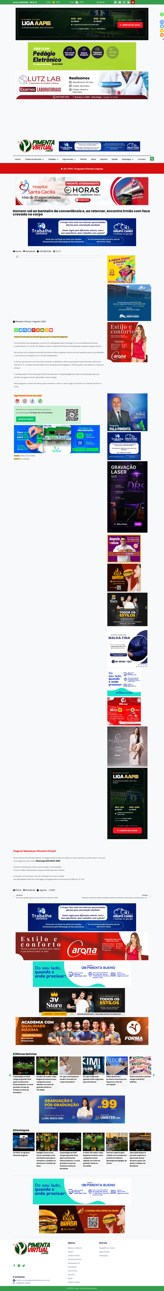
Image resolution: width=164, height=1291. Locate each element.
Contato (142, 159)
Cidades (52, 159)
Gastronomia (74, 1255)
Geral (93, 159)
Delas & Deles (74, 1282)
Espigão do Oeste (107, 1248)
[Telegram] (20, 330)
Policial (83, 159)
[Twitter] (29, 330)
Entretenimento (74, 1259)
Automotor (72, 1270)
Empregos (126, 159)
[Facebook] (25, 330)
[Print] (38, 330)
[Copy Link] (47, 330)
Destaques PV (74, 1263)
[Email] (42, 330)
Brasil (70, 1278)
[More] (162, 35)
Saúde (114, 159)
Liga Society (67, 159)
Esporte (103, 159)
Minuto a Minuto (75, 1248)
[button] (152, 159)
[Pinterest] (33, 330)
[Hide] (163, 39)
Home (17, 159)
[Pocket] (51, 330)
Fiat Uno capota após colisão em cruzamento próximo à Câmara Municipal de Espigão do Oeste (116, 1158)
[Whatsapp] (16, 330)
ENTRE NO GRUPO (25, 419)
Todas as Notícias (33, 159)
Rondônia (30, 251)
